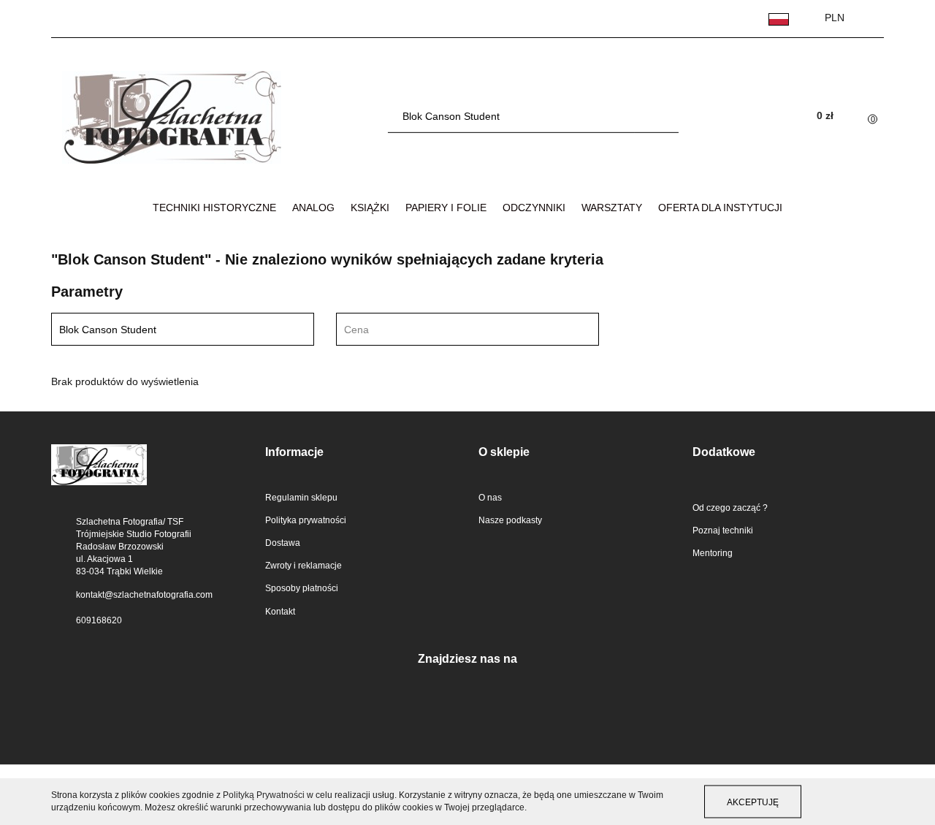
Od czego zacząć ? (730, 508)
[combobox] (467, 329)
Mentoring (712, 553)
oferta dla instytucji (720, 207)
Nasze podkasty (510, 520)
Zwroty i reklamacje (303, 565)
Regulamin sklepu (301, 498)
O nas (490, 498)
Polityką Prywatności (264, 795)
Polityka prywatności (305, 520)
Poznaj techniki (722, 530)
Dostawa (282, 543)
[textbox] (454, 330)
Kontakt (280, 612)
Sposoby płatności (301, 588)
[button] (361, 452)
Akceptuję (753, 802)
